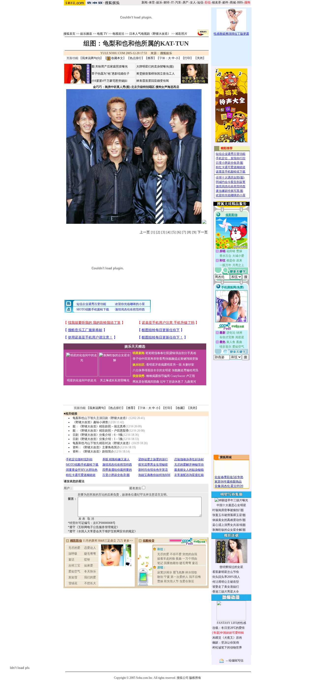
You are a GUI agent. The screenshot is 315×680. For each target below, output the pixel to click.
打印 (187, 58)
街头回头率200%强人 (226, 577)
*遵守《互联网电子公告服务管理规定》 (94, 527)
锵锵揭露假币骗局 (158, 376)
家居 (217, 481)
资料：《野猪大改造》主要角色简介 (96, 447)
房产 (186, 2)
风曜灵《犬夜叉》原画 (227, 637)
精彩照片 (181, 33)
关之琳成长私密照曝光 (114, 380)
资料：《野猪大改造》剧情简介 (93, 451)
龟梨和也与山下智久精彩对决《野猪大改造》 (102, 443)
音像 (217, 486)
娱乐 (159, 2)
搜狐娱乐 (166, 53)
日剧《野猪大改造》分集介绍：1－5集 (98, 439)
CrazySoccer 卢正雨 (183, 376)
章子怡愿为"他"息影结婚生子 (110, 73)
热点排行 (136, 58)
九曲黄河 (190, 381)
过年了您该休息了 (172, 381)
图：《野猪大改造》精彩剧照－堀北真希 (99, 426)
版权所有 (195, 678)
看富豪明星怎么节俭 (225, 572)
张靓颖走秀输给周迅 (185, 370)
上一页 (145, 232)
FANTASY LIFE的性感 (231, 623)
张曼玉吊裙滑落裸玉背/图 (229, 515)
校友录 (216, 2)
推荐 (150, 58)
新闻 (144, 2)
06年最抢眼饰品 (231, 481)
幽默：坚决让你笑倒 (225, 642)
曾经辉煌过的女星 (231, 567)
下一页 (202, 232)
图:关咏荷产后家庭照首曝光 (110, 66)
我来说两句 (96, 408)
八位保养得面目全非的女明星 (152, 370)
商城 (233, 2)
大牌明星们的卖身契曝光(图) (155, 66)
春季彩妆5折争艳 (232, 477)
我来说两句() (91, 58)
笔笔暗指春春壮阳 (157, 353)
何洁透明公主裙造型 (225, 581)
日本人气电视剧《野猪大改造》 (150, 33)
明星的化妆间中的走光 (81, 380)
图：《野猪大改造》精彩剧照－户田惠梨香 (101, 430)
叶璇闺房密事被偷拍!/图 (228, 510)
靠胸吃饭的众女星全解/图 (229, 530)
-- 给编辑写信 (234, 660)
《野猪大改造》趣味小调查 (90, 422)
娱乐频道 (86, 33)
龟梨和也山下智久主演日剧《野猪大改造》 (101, 418)
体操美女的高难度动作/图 (229, 520)
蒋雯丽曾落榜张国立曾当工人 (155, 73)
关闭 (200, 58)
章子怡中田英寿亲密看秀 (149, 358)
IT (172, 2)
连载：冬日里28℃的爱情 (228, 628)
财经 (167, 2)
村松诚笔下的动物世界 (227, 647)
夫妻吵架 (188, 364)
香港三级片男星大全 (225, 591)
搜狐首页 (69, 33)
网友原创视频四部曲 (146, 381)
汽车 (178, 2)
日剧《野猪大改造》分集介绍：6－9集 (98, 435)
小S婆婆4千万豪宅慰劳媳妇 (109, 80)
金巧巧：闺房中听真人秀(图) (111, 87)
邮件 (225, 2)
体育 (152, 2)
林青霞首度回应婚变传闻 (152, 80)
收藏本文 (116, 58)
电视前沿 (118, 33)
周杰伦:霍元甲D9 (232, 486)
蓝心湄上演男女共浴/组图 (229, 525)
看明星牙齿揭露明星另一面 (163, 364)
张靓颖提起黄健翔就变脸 (182, 358)
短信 (200, 2)
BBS (240, 2)
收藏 (180, 408)
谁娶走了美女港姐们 (225, 586)
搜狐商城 (226, 457)
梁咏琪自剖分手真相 (183, 353)
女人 (193, 2)
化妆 (217, 477)
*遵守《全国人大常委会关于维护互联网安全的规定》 (102, 531)
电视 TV (102, 33)
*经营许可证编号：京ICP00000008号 (91, 523)
